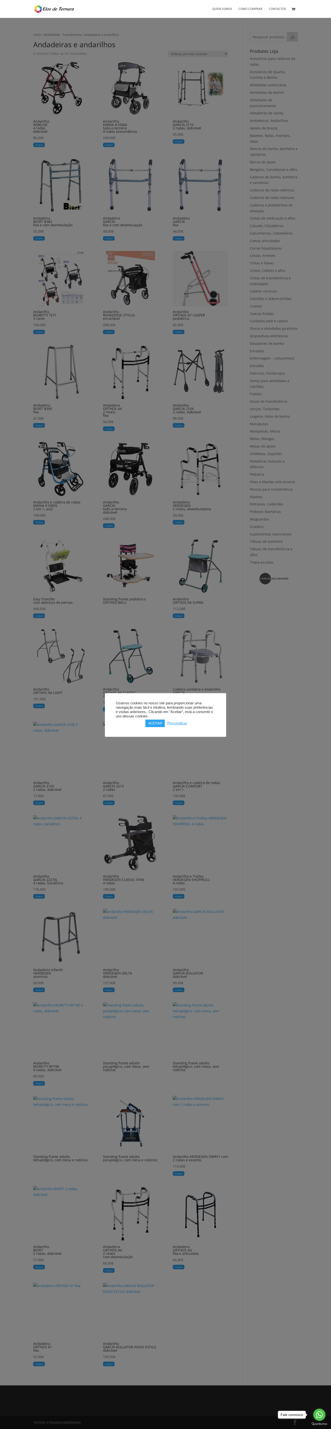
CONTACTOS (277, 9)
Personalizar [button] (177, 723)
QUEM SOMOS (222, 9)
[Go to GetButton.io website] (319, 1424)
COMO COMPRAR (250, 9)
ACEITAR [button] (155, 723)
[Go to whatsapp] (319, 1415)
